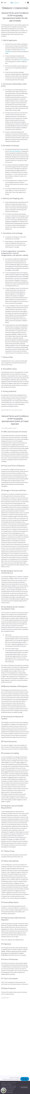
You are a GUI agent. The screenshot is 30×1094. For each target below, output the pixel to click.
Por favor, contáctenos (15, 1076)
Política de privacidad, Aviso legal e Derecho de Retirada (15, 1078)
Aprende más (13, 1092)
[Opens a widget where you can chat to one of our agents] (24, 1079)
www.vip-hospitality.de (16, 51)
